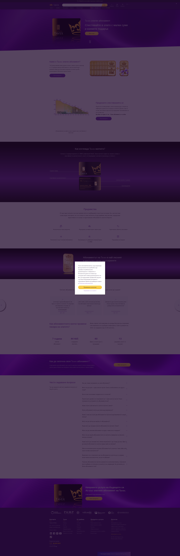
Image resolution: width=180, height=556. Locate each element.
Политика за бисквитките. (86, 283)
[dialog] (90, 278)
